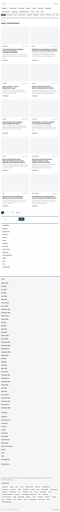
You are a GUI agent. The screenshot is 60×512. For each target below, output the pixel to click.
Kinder (50, 492)
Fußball (33, 489)
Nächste (18, 212)
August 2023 (4, 385)
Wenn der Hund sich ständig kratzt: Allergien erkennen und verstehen (12, 197)
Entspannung (5, 489)
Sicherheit (54, 497)
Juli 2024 (3, 358)
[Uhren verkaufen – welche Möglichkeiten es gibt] (15, 73)
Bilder (17, 487)
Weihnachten (41, 499)
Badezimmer (5, 487)
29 (13, 212)
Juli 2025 (3, 322)
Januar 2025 (4, 339)
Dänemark (37, 487)
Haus (19, 492)
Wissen (48, 499)
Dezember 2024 (5, 342)
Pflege (14, 497)
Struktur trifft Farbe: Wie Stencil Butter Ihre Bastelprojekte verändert (43, 87)
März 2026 (4, 299)
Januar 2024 (4, 371)
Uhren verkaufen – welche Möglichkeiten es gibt (10, 87)
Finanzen (28, 8)
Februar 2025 (5, 335)
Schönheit (47, 497)
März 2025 (4, 332)
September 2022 (5, 408)
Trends (25, 499)
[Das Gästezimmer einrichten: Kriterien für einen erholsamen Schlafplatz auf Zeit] (45, 183)
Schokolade (40, 497)
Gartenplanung (53, 489)
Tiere (42, 11)
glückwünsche (12, 492)
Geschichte (40, 8)
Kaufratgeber (43, 492)
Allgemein (4, 8)
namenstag (45, 494)
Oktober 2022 (5, 404)
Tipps (14, 499)
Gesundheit (48, 8)
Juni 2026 (3, 289)
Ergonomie (13, 489)
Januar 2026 (4, 306)
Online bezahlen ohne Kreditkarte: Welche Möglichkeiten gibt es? (12, 122)
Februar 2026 (5, 303)
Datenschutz (56, 509)
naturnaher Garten (6, 497)
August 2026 (4, 283)
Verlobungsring (32, 499)
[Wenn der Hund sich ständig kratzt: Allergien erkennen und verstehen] (15, 183)
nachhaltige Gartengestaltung (28, 494)
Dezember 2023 (5, 375)
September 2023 (5, 381)
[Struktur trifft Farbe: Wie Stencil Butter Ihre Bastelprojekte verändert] (45, 73)
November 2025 (5, 312)
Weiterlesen (5, 60)
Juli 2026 (3, 286)
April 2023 (4, 388)
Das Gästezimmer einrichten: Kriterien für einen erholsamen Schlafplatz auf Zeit (44, 197)
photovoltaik (21, 497)
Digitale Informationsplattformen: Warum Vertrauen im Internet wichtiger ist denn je (44, 50)
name (39, 494)
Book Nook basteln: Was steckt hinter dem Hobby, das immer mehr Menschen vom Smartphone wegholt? (13, 160)
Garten (38, 489)
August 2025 (4, 319)
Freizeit (34, 8)
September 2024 (5, 352)
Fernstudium (26, 489)
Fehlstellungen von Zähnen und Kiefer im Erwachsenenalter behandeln (43, 122)
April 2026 (4, 296)
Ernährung (21, 8)
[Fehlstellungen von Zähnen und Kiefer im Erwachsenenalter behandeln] (45, 108)
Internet (36, 492)
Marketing (16, 494)
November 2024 (5, 345)
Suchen (56, 3)
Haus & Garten (6, 11)
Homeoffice (25, 492)
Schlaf (33, 497)
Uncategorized (6, 267)
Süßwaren (8, 499)
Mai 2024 (3, 362)
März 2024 (4, 368)
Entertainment (13, 8)
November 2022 (5, 401)
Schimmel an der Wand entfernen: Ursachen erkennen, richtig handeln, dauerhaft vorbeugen (42, 160)
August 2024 (4, 355)
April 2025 (4, 329)
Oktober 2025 (5, 316)
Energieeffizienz (46, 487)
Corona (22, 487)
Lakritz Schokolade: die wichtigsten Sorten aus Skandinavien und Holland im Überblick (12, 50)
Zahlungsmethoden (6, 502)
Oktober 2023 (5, 378)
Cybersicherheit (29, 487)
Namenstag (14, 11)
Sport (37, 11)
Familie (19, 489)
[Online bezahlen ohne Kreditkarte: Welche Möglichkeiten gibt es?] (15, 108)
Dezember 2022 (5, 398)
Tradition (20, 499)
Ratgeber (28, 497)
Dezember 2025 (5, 309)
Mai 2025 (3, 326)
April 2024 (4, 365)
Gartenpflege (45, 489)
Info (31, 492)
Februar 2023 (5, 395)
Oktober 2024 (5, 349)
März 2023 (4, 391)
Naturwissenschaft (24, 11)
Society (32, 11)
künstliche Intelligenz (7, 494)
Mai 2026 (3, 293)
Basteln (12, 487)
